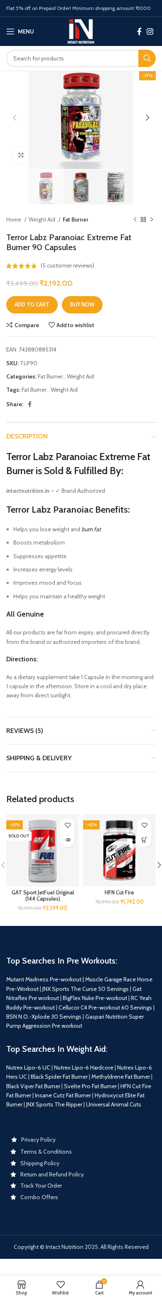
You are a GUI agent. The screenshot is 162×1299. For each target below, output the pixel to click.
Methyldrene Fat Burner (120, 1076)
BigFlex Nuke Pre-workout (95, 998)
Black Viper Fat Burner (33, 1086)
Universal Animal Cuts (113, 1104)
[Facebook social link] (139, 31)
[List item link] (81, 1139)
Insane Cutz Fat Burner (63, 1095)
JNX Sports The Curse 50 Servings (85, 989)
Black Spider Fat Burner (59, 1076)
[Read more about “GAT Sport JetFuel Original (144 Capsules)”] (67, 840)
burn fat (91, 529)
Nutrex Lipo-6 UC (28, 1067)
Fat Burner (75, 219)
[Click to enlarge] (20, 155)
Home (14, 219)
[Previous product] (135, 220)
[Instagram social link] (150, 31)
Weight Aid (42, 219)
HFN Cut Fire (119, 892)
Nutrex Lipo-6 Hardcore (83, 1067)
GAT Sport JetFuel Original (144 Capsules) (43, 895)
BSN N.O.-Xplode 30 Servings (43, 1016)
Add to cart (32, 304)
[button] (144, 840)
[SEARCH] (147, 58)
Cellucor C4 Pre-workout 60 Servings (105, 1007)
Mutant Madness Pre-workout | (45, 979)
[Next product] (151, 220)
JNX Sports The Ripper (54, 1104)
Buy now (82, 304)
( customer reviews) (67, 266)
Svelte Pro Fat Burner (90, 1086)
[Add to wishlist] (67, 825)
